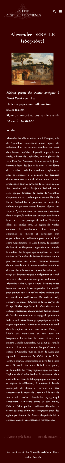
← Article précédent (17, 437)
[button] (54, 11)
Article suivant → (50, 437)
